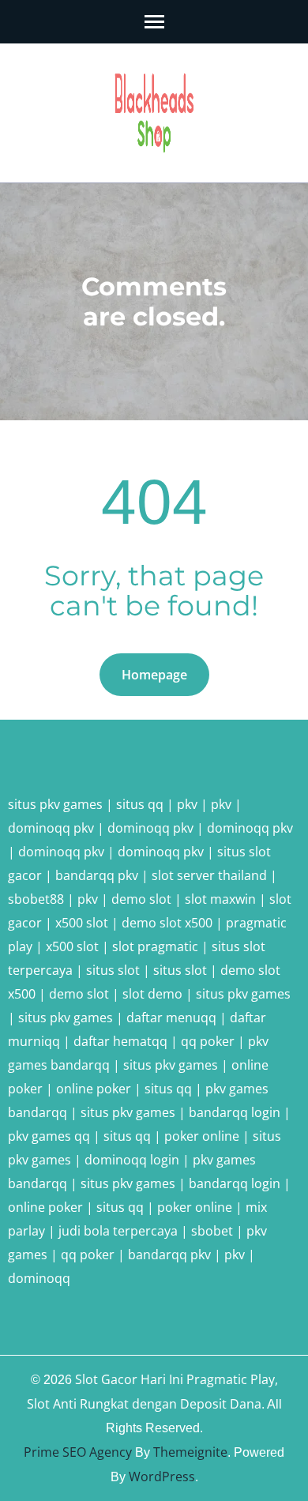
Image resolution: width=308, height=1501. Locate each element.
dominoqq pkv (51, 828)
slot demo (152, 994)
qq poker (208, 1041)
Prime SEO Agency (78, 1452)
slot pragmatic (155, 946)
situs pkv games (55, 804)
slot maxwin (220, 899)
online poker (93, 1088)
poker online (201, 1136)
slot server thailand (209, 875)
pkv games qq (49, 1136)
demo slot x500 (167, 922)
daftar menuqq (171, 1017)
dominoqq (39, 1278)
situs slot (113, 970)
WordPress (162, 1476)
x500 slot (81, 922)
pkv (187, 804)
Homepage (154, 674)
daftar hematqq (120, 1041)
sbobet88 (36, 899)
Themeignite (190, 1452)
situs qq (139, 804)
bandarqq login (234, 1112)
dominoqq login (132, 1159)
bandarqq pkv (96, 875)
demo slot (141, 899)
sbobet (212, 1231)
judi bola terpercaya (118, 1231)
